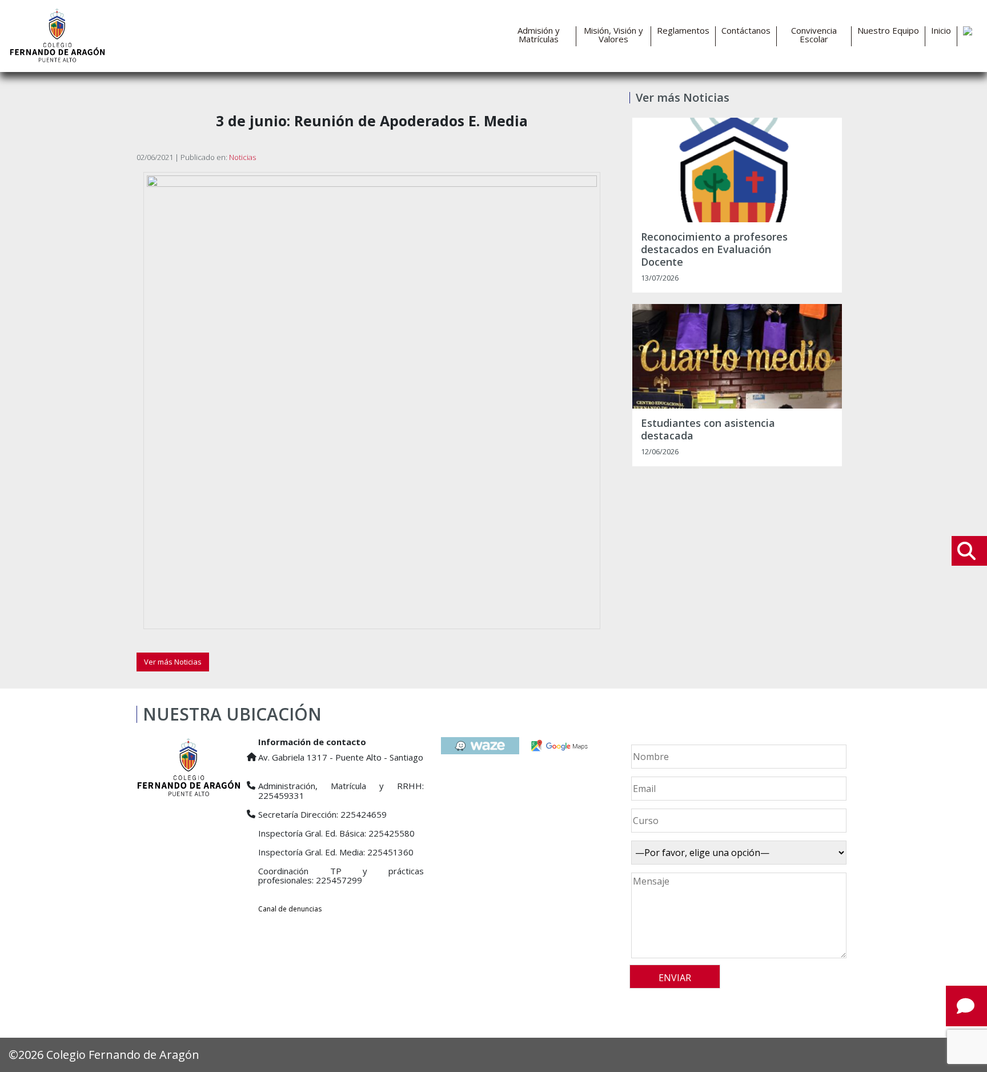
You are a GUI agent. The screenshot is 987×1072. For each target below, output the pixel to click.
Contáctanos (746, 30)
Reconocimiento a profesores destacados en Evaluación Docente (714, 249)
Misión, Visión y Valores (613, 34)
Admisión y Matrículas (538, 34)
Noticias (242, 157)
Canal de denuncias (290, 909)
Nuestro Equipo (888, 30)
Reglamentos (683, 30)
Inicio (941, 30)
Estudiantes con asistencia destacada (708, 429)
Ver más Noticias (173, 662)
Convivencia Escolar (814, 34)
